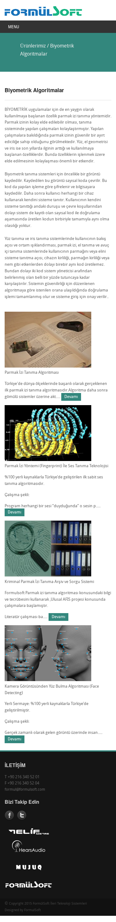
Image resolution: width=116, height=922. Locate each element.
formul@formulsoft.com (25, 790)
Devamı (71, 397)
